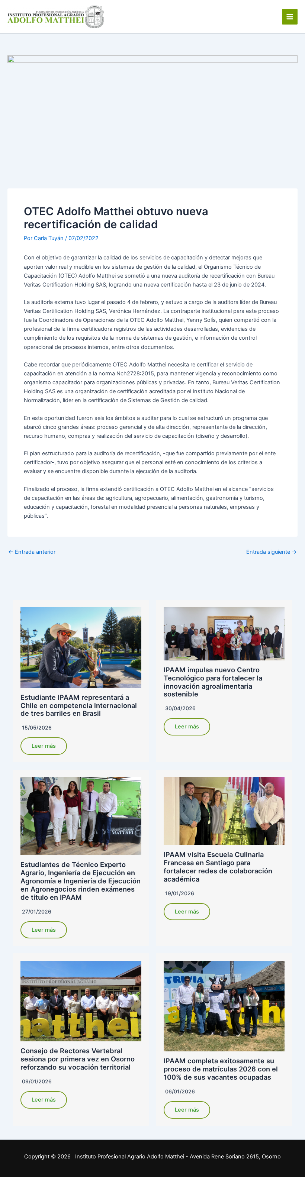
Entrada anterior (31, 552)
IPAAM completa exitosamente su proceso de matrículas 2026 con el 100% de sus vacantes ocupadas (221, 1069)
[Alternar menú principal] (290, 17)
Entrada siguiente (271, 552)
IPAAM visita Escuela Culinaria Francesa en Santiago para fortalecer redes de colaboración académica (218, 866)
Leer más (44, 746)
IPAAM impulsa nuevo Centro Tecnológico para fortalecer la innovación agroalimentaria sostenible (213, 682)
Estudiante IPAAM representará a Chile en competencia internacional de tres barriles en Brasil (78, 705)
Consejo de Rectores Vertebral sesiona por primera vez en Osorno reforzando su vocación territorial (77, 1059)
